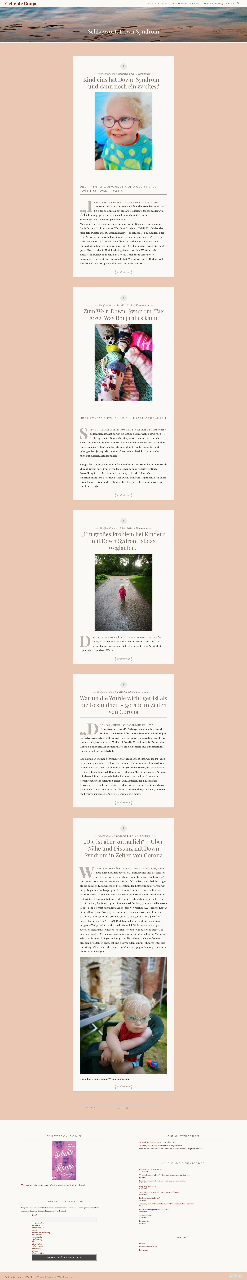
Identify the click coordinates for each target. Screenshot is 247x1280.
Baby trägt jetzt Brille (147, 1187)
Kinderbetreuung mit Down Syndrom (154, 1209)
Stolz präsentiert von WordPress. (21, 1277)
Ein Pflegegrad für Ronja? (149, 1198)
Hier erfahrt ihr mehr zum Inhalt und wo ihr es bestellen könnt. (53, 1185)
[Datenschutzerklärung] (235, 1277)
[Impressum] (240, 1277)
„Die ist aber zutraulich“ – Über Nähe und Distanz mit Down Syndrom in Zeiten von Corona (123, 848)
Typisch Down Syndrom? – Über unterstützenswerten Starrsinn (164, 1175)
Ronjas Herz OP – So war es (150, 1169)
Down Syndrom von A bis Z (185, 3)
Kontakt (230, 3)
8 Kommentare (142, 836)
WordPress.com (65, 1277)
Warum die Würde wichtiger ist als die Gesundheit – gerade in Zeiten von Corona (123, 704)
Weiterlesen (123, 272)
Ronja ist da (143, 1221)
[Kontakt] (231, 1277)
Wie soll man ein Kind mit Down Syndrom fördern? (159, 1192)
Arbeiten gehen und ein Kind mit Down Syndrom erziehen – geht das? (166, 1204)
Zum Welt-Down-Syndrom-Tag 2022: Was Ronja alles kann (123, 314)
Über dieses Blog (213, 3)
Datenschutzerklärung (148, 1247)
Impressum (143, 1250)
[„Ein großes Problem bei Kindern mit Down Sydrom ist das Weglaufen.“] (123, 633)
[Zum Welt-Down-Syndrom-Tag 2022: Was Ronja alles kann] (123, 403)
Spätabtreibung (145, 1215)
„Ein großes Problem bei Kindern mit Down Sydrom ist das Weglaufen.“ (123, 540)
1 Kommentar (143, 73)
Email (34, 1215)
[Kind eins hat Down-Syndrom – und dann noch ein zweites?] (123, 171)
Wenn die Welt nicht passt (149, 1142)
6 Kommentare (143, 692)
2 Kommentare (141, 305)
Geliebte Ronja (20, 3)
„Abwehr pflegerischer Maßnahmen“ (153, 1146)
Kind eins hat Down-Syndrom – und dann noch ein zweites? (123, 82)
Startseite (153, 3)
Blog (164, 3)
